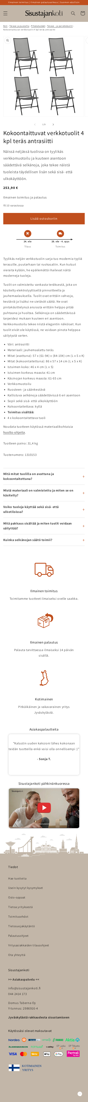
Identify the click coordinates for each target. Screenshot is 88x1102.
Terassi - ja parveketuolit (60, 25)
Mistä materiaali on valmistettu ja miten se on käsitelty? (38, 492)
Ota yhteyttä (16, 955)
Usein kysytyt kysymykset (25, 888)
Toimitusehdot (18, 916)
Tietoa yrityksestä (20, 907)
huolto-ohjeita (14, 432)
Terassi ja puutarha (19, 25)
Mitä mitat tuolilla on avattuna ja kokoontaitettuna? (28, 476)
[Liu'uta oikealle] (53, 124)
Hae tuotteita (17, 878)
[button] (5, 13)
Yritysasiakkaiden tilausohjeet (28, 945)
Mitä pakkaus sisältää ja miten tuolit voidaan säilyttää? (37, 525)
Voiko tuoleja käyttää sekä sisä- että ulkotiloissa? (31, 509)
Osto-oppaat (16, 897)
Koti (5, 25)
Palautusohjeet (18, 936)
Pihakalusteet (38, 25)
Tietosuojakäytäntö (21, 926)
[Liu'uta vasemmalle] (34, 124)
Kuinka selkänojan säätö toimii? (27, 540)
